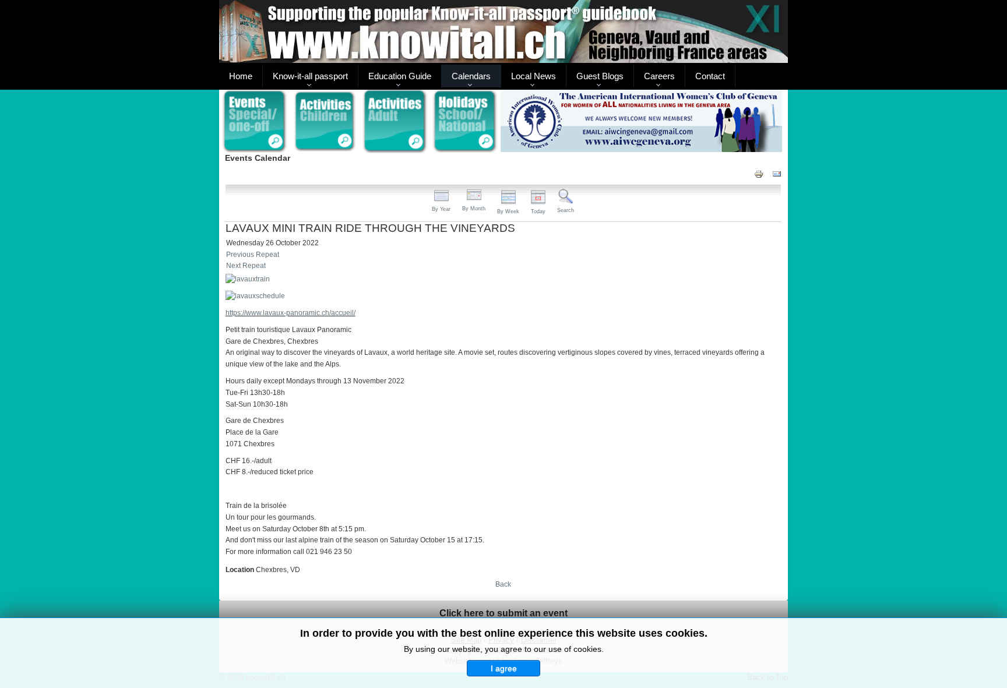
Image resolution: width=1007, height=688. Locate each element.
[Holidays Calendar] (465, 121)
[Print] (758, 173)
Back (503, 584)
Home (240, 76)
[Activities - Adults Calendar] (395, 121)
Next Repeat (246, 266)
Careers (659, 76)
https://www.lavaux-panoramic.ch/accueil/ (290, 313)
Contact (710, 76)
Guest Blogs (600, 76)
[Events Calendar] (254, 121)
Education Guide (399, 76)
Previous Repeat (252, 254)
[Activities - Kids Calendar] (325, 121)
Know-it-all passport (310, 76)
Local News (533, 76)
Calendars (471, 76)
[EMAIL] (776, 173)
